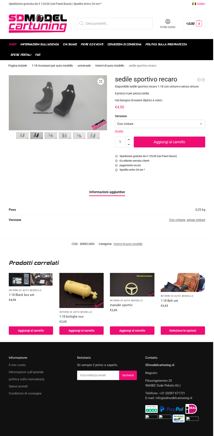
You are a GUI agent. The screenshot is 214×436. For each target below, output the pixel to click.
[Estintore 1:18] (203, 80)
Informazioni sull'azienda (26, 372)
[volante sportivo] (132, 284)
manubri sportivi (121, 305)
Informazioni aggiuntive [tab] (107, 192)
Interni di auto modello (109, 65)
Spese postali (18, 386)
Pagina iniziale (17, 65)
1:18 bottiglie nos (71, 316)
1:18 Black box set (21, 295)
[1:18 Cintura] (183, 282)
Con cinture (177, 220)
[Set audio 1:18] (199, 80)
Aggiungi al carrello (169, 142)
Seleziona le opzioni (182, 330)
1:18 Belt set (169, 301)
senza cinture (196, 220)
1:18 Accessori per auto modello (52, 65)
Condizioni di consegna (25, 393)
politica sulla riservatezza (26, 379)
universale (84, 65)
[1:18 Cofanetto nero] (31, 279)
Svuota (119, 131)
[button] (194, 23)
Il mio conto (167, 27)
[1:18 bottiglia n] (81, 290)
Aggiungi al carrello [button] (31, 330)
